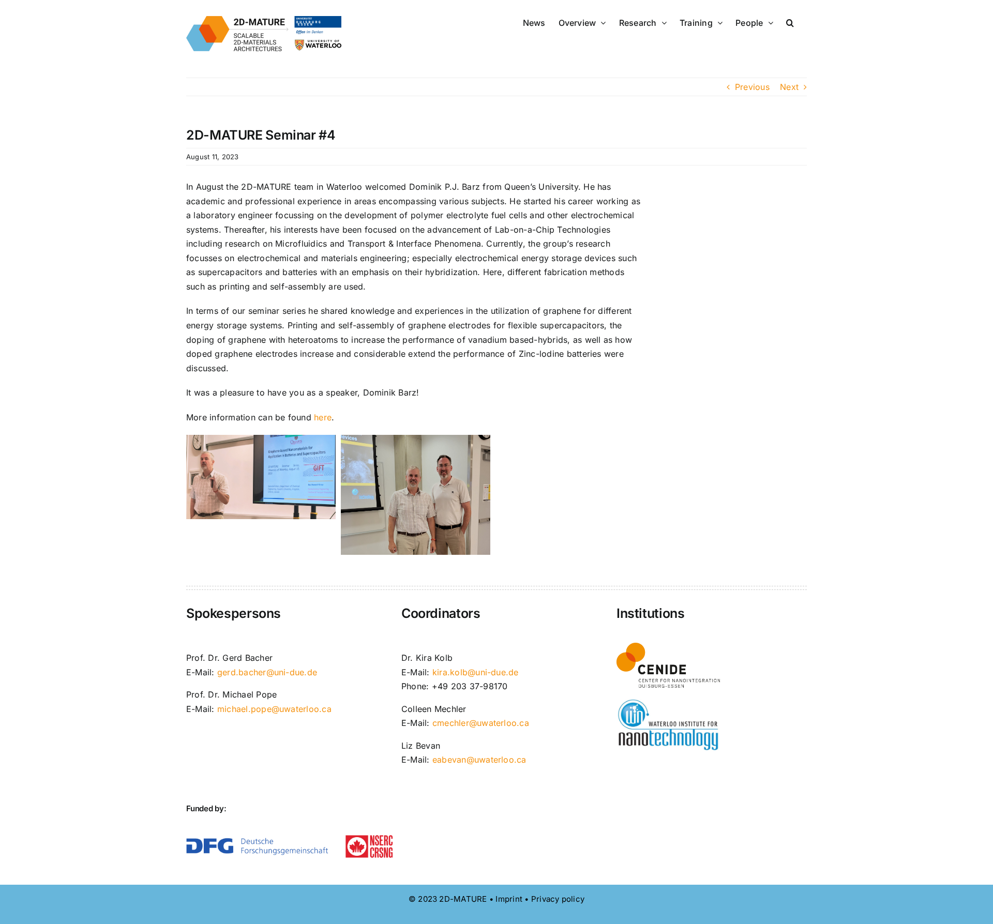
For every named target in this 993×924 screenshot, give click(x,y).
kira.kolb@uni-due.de (475, 672)
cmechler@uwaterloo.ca (480, 723)
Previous (752, 87)
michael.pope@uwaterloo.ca (274, 709)
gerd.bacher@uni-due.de (267, 672)
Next (789, 87)
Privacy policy (557, 899)
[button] (790, 21)
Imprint (508, 899)
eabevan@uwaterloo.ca (479, 759)
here (323, 417)
